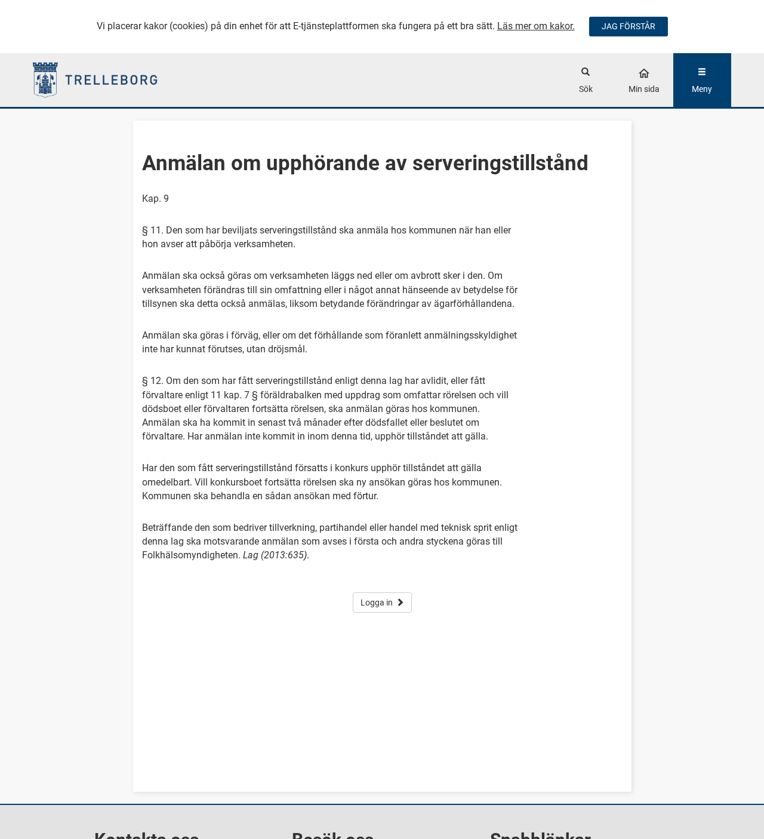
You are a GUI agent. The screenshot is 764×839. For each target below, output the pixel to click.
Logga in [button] (377, 602)
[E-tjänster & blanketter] (120, 80)
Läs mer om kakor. (536, 26)
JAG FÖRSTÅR (628, 26)
